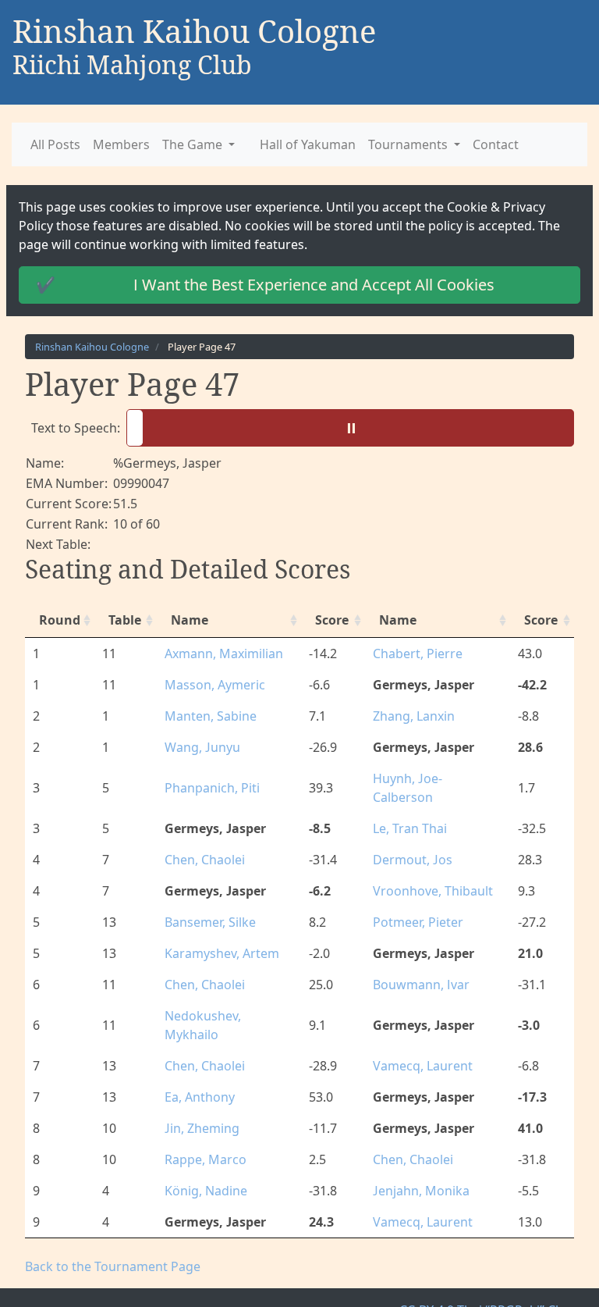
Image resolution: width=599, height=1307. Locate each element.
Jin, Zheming (200, 1091)
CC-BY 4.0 (438, 1272)
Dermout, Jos (409, 841)
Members (116, 144)
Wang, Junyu (198, 747)
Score (330, 620)
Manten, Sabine (206, 716)
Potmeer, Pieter (416, 903)
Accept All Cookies (257, 284)
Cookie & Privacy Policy (462, 207)
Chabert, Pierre (414, 653)
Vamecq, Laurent (417, 1028)
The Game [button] (182, 144)
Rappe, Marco (201, 1122)
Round (57, 620)
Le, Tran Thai (407, 809)
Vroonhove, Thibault (428, 872)
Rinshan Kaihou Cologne (87, 346)
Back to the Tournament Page (105, 1229)
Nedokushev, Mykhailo (223, 997)
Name (187, 620)
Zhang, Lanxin (410, 716)
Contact (463, 144)
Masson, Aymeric (209, 685)
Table (123, 620)
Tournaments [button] (382, 144)
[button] (346, 428)
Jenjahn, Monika (416, 1153)
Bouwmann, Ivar (416, 966)
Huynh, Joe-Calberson (432, 778)
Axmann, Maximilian (218, 653)
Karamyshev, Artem (217, 934)
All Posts (54, 144)
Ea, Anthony (197, 1059)
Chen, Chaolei (201, 841)
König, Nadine (202, 1153)
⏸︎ (353, 427)
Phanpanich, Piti (209, 778)
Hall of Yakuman (288, 144)
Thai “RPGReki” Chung (526, 1272)
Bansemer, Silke (207, 903)
